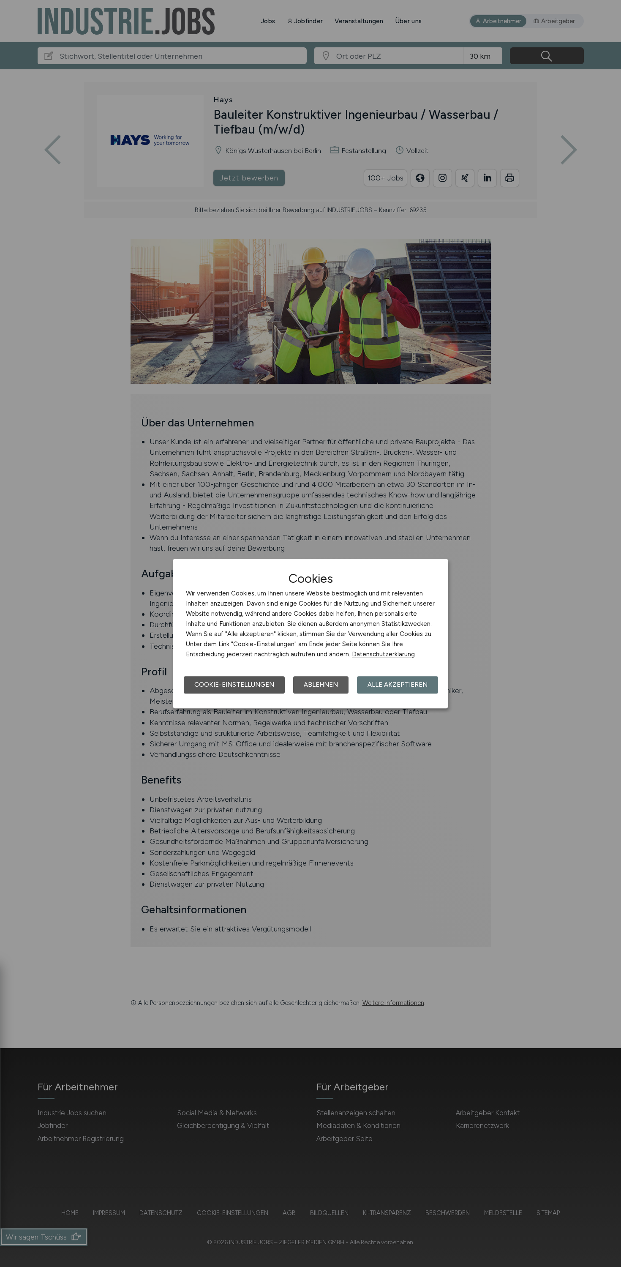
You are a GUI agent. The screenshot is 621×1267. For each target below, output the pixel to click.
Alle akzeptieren (398, 684)
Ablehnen (321, 684)
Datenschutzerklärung (383, 654)
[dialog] (310, 633)
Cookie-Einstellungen (234, 684)
